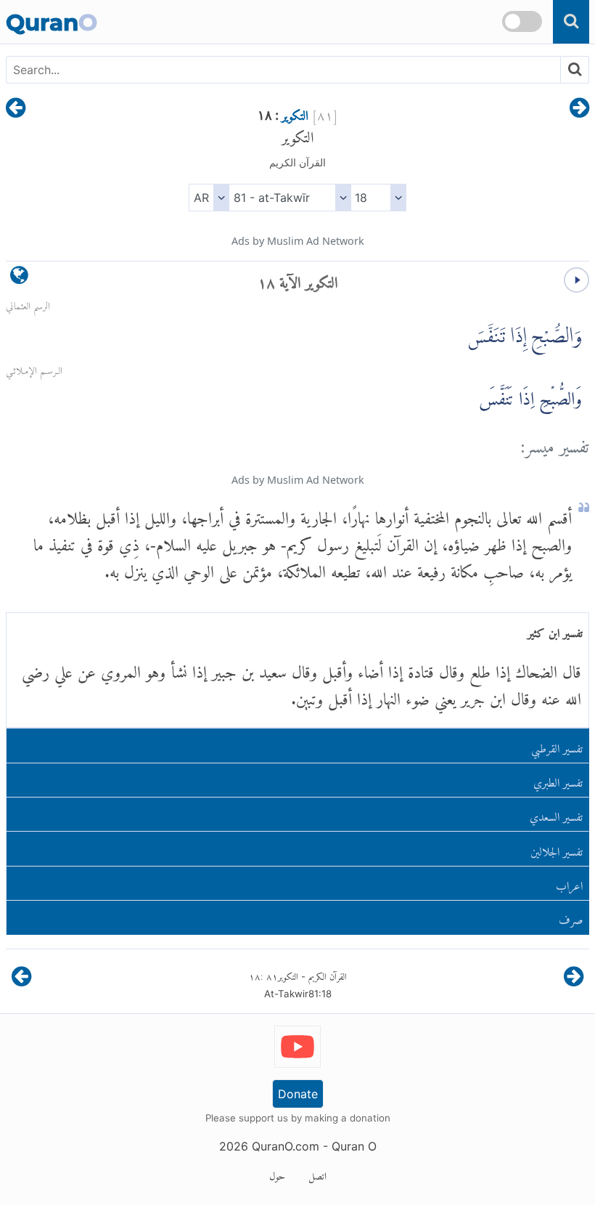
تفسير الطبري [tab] (558, 780)
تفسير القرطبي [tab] (557, 745)
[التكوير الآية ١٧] (579, 109)
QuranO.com (285, 1146)
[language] (19, 278)
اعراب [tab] (569, 883)
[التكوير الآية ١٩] (15, 109)
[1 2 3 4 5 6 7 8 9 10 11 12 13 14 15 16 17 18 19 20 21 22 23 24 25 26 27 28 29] (378, 197)
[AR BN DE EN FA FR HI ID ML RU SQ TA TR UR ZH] (209, 197)
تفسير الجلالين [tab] (556, 849)
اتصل (317, 1173)
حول (277, 1173)
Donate (298, 1094)
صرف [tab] (571, 917)
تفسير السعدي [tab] (556, 814)
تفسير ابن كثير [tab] (555, 630)
